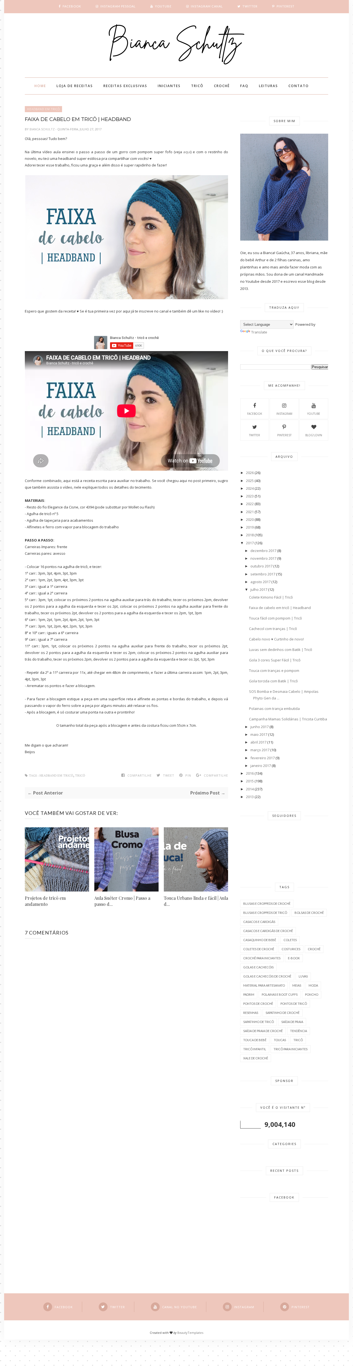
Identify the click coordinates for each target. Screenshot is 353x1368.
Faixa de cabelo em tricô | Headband (280, 607)
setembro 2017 (262, 574)
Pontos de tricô (293, 1003)
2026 (250, 472)
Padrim (248, 994)
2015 (250, 781)
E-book (294, 958)
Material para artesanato (264, 985)
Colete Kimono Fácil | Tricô (271, 597)
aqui (187, 151)
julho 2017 (258, 589)
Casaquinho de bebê (259, 940)
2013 (250, 796)
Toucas (280, 1040)
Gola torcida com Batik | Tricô (273, 680)
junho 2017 (259, 726)
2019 (250, 527)
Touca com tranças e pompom (274, 670)
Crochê (314, 949)
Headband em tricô (43, 109)
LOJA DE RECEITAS (75, 86)
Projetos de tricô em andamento (45, 901)
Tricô (80, 776)
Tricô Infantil (254, 1049)
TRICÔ (197, 86)
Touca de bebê (254, 1040)
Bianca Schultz (42, 129)
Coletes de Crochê (258, 949)
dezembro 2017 (263, 550)
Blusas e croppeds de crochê (266, 903)
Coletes (290, 940)
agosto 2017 (260, 581)
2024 (250, 488)
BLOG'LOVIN (313, 435)
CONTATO (298, 86)
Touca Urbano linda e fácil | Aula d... (196, 901)
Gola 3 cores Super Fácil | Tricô (275, 660)
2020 (250, 519)
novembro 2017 (263, 558)
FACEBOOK (254, 414)
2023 (250, 496)
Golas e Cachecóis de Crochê (267, 976)
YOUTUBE (313, 414)
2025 (250, 480)
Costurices (291, 949)
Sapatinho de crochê (282, 1012)
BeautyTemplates (190, 1333)
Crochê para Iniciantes (261, 958)
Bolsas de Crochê (309, 912)
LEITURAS (268, 86)
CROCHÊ (222, 86)
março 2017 (259, 749)
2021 (250, 511)
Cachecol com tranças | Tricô (273, 628)
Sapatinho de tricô (258, 1022)
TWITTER (254, 435)
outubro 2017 (261, 566)
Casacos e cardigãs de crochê (268, 931)
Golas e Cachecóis (258, 967)
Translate (259, 332)
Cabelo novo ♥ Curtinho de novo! (276, 639)
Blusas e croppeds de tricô (265, 912)
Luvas (303, 976)
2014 (250, 789)
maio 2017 (258, 734)
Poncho (311, 994)
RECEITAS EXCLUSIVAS (125, 86)
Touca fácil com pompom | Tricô (275, 618)
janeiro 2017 (260, 765)
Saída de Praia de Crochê (263, 1031)
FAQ (244, 86)
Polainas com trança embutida (274, 708)
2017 (250, 542)
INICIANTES (169, 86)
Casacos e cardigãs (259, 921)
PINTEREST (284, 435)
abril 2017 (258, 742)
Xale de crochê (255, 1058)
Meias (296, 985)
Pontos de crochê (258, 1003)
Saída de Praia (292, 1022)
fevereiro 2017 (262, 757)
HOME (40, 86)
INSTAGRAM (284, 414)
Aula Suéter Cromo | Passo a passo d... (122, 901)
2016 (250, 773)
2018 (250, 534)
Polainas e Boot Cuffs (280, 994)
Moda (313, 985)
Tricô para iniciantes (290, 1049)
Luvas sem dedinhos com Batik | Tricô (280, 649)
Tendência (298, 1031)
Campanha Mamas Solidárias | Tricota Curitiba (288, 719)
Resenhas (250, 1012)
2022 (250, 503)
